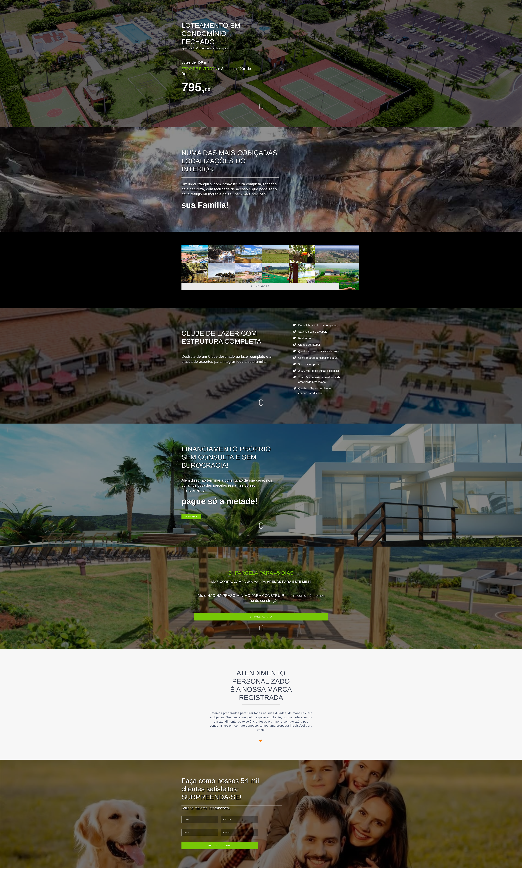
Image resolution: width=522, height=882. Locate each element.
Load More (260, 286)
